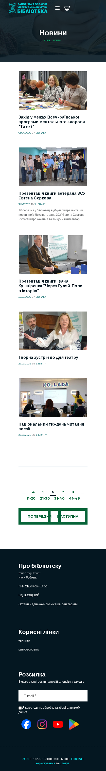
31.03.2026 (24, 204)
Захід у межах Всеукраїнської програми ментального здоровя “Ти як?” (51, 122)
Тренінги (24, 641)
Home (47, 40)
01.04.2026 (24, 132)
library (41, 132)
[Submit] (84, 695)
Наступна (67, 516)
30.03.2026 (24, 296)
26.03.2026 (24, 363)
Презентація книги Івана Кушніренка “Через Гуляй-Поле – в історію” (52, 286)
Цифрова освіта (28, 649)
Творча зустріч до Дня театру (48, 357)
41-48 (74, 498)
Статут (64, 763)
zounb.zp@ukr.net (29, 573)
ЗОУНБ (27, 759)
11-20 (30, 498)
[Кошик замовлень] (67, 8)
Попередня (40, 516)
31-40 (59, 498)
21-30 (45, 498)
